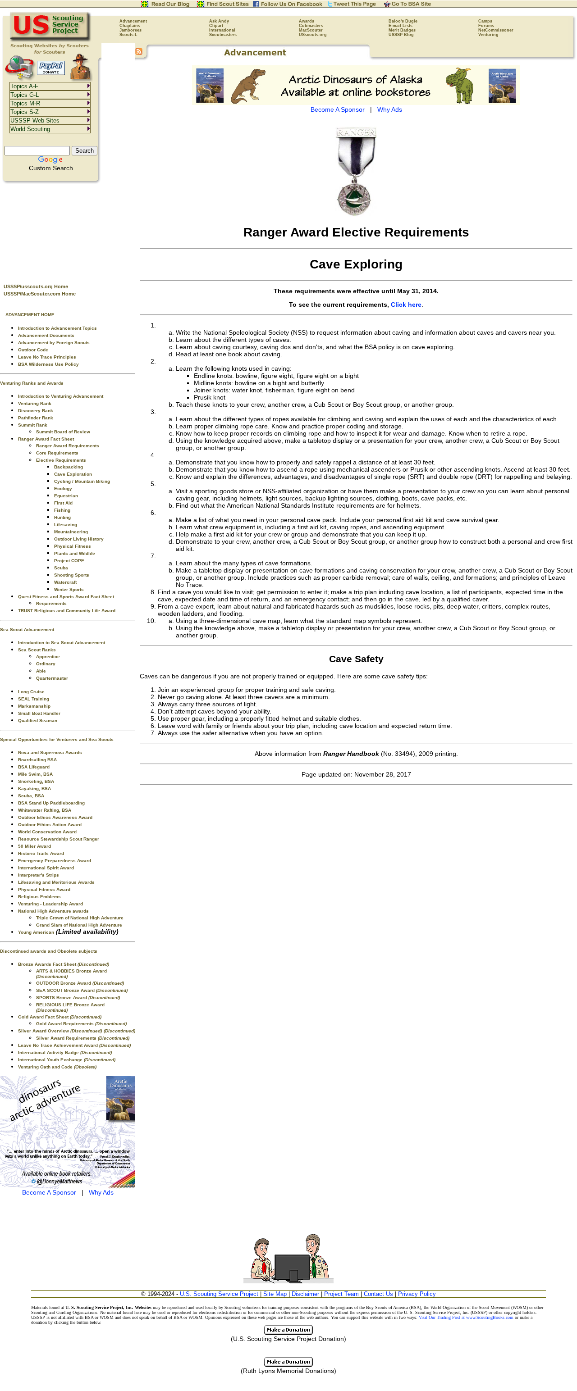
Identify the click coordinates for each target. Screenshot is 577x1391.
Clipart (216, 25)
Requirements (51, 603)
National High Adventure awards (53, 911)
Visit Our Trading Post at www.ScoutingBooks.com (466, 1317)
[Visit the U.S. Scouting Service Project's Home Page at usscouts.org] (50, 40)
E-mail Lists (400, 25)
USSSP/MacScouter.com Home (40, 293)
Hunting (62, 517)
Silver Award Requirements (82, 1038)
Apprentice (48, 656)
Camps (485, 21)
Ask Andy (219, 21)
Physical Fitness (72, 546)
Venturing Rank (34, 403)
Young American (36, 932)
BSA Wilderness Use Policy (48, 364)
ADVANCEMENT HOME (30, 314)
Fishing (62, 510)
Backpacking (68, 466)
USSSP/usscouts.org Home (36, 286)
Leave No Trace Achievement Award (74, 1045)
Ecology (63, 488)
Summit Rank (32, 425)
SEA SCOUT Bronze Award (82, 990)
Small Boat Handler (39, 713)
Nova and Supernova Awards (50, 752)
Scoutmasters (223, 34)
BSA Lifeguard (34, 766)
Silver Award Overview (60, 1030)
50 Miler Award (34, 846)
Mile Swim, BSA (35, 774)
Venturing (488, 34)
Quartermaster (52, 678)
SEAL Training (33, 698)
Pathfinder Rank (35, 417)
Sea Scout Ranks (37, 649)
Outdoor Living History (79, 538)
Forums (486, 25)
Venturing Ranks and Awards (32, 383)
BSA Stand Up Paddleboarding (51, 802)
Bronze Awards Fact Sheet (63, 964)
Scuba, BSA (31, 795)
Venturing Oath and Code (57, 1066)
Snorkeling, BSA (36, 781)
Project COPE (69, 560)
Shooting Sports (71, 575)
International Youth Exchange (66, 1059)
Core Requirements (57, 452)
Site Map (275, 1294)
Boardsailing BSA (37, 759)
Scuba (61, 567)
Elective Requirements (61, 460)
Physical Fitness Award (44, 889)
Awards (306, 21)
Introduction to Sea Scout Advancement (61, 642)
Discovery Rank (35, 410)
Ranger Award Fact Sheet (46, 438)
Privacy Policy (417, 1294)
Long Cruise (31, 691)
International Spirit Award (46, 867)
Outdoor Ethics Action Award (50, 824)
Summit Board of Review (63, 431)
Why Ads (101, 1192)
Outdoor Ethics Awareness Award (55, 817)
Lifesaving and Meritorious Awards (56, 882)
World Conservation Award (47, 831)
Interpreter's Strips (38, 875)
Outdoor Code (33, 349)
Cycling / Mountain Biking (82, 481)
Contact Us (378, 1294)
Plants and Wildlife (74, 553)
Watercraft (65, 582)
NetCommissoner (495, 30)
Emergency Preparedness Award (54, 860)
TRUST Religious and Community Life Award (66, 610)
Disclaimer (305, 1294)
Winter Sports (69, 589)
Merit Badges (402, 30)
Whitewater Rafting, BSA (44, 810)
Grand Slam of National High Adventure (79, 925)
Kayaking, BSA (34, 788)
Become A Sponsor (49, 1192)
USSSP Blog (401, 34)
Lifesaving (65, 524)
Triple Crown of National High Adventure (80, 917)
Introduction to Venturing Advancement (60, 396)
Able (41, 670)
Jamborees (130, 30)
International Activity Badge (65, 1052)
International (222, 30)
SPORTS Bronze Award (78, 997)
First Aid (63, 502)
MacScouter (311, 30)
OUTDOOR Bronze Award (80, 983)
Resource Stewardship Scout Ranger (58, 838)
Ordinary (45, 663)
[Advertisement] (68, 230)
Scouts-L (128, 34)
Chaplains (129, 25)
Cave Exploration (73, 474)
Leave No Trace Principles (47, 357)
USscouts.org (313, 34)
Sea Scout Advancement (27, 629)
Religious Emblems (39, 896)
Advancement (133, 21)
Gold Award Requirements (81, 1023)
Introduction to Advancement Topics (57, 328)
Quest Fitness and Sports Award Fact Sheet (66, 596)
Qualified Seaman (37, 720)
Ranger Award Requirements (67, 445)
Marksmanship (34, 706)
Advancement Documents (46, 335)
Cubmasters (311, 25)
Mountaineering (71, 531)
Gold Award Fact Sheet (59, 1016)
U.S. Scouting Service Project (219, 1294)
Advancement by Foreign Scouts (54, 342)
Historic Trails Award (41, 853)
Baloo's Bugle (403, 21)
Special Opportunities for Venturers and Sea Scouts (57, 739)
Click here (406, 304)
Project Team (341, 1294)
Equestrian (66, 495)
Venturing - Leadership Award (50, 903)
